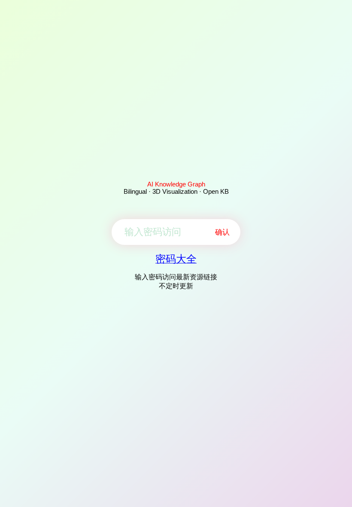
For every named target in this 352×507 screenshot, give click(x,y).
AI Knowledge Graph (176, 184)
